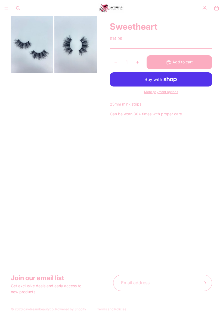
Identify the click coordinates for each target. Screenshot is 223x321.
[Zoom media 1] (32, 44)
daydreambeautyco (38, 309)
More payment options (161, 92)
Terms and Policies (111, 309)
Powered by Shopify (70, 309)
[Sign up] (204, 283)
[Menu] (6, 8)
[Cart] (216, 8)
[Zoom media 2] (75, 44)
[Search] (18, 8)
